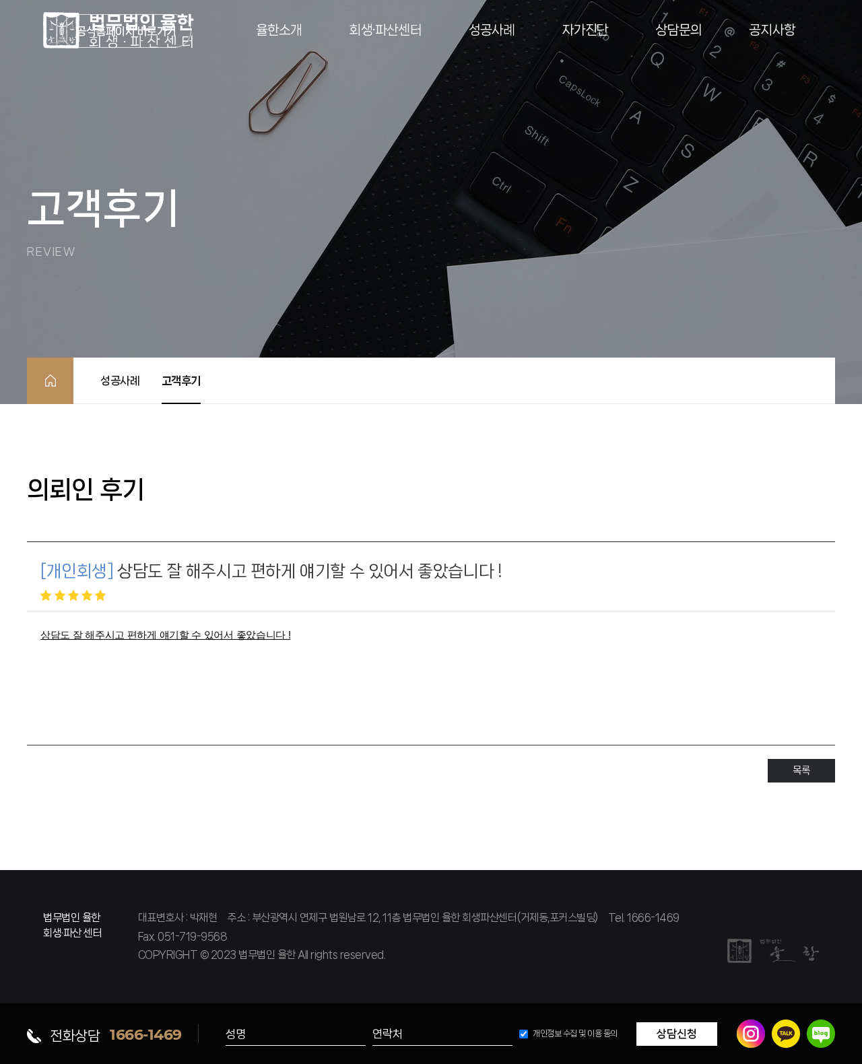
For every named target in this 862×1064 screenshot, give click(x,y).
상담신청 (677, 1034)
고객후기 (181, 380)
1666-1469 (146, 1034)
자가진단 (585, 30)
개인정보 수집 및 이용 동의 (575, 1034)
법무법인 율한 (118, 30)
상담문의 (678, 30)
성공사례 (492, 30)
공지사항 (772, 30)
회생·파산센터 (385, 30)
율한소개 (279, 30)
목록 (801, 770)
